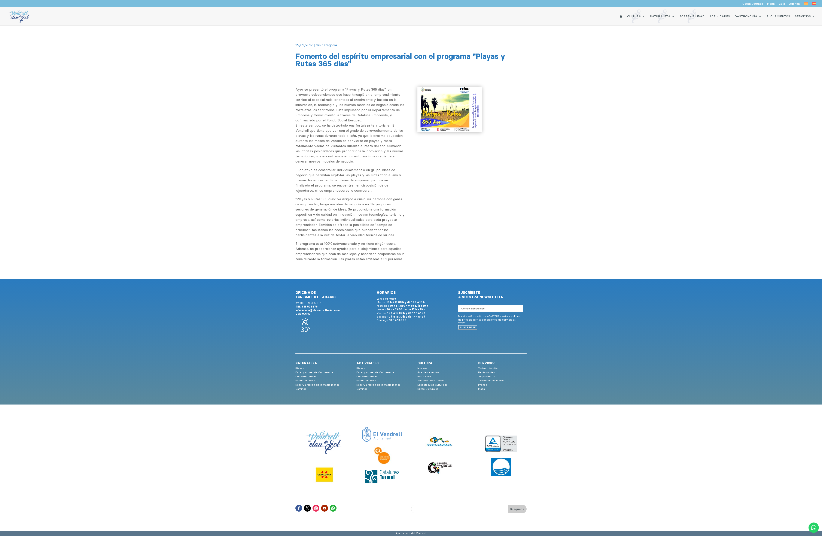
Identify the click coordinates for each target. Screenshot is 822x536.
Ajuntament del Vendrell (411, 533)
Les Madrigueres (305, 376)
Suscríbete (468, 327)
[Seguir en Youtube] (324, 508)
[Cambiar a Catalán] (806, 4)
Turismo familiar (488, 368)
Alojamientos (778, 16)
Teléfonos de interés (491, 380)
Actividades (719, 16)
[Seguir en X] (307, 508)
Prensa (482, 384)
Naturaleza (660, 16)
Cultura (634, 16)
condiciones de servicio (497, 319)
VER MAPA (302, 313)
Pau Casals (424, 376)
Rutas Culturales (427, 388)
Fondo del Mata (305, 380)
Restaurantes (486, 372)
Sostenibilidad (691, 16)
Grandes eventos (428, 372)
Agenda (794, 3)
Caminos (301, 388)
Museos (422, 368)
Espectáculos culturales (432, 384)
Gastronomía (746, 16)
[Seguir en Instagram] (316, 508)
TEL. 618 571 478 (306, 306)
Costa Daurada (752, 3)
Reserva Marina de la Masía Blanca (317, 384)
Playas (299, 368)
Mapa (771, 3)
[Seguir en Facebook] (298, 508)
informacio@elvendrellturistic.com (318, 310)
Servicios (803, 16)
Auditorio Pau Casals (430, 380)
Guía (782, 3)
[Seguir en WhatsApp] (333, 508)
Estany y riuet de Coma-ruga (314, 372)
